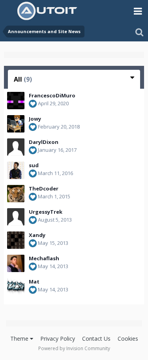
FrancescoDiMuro (52, 95)
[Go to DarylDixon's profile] (15, 147)
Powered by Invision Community (74, 348)
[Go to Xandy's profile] (15, 240)
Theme (20, 338)
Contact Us (96, 338)
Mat (34, 281)
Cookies (128, 338)
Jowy (35, 118)
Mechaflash (44, 258)
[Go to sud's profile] (15, 170)
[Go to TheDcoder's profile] (15, 193)
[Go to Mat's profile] (15, 286)
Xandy (37, 235)
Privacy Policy (57, 338)
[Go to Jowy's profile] (15, 123)
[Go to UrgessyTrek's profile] (15, 217)
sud (34, 165)
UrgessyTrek (45, 211)
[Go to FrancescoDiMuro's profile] (15, 100)
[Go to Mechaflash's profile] (15, 263)
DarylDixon (43, 141)
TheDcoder (43, 188)
